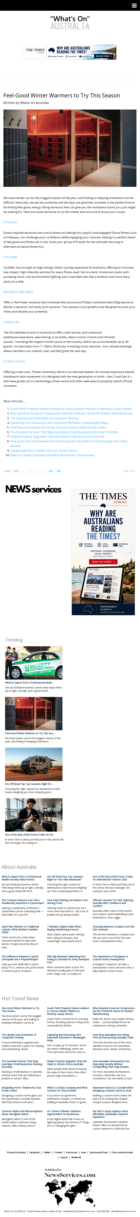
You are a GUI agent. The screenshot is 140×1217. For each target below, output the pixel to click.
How (83, 1152)
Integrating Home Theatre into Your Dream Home (43, 450)
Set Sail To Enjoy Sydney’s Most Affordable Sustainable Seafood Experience (110, 1114)
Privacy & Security (16, 1152)
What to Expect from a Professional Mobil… (29, 682)
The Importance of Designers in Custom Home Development (110, 958)
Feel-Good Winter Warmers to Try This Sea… (30, 733)
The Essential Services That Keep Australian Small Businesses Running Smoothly (64, 432)
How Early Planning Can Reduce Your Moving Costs (67, 901)
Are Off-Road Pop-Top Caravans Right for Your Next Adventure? (65, 878)
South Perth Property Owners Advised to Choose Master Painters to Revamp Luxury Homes (71, 409)
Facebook (35, 1152)
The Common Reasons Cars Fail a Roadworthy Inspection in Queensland (23, 901)
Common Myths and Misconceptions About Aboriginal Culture (22, 1113)
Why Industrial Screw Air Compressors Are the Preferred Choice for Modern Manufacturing (71, 413)
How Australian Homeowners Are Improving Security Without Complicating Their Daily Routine (111, 1064)
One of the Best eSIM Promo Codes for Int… (30, 834)
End (59, 471)
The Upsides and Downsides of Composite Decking (44, 418)
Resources (71, 1152)
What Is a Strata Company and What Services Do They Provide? (52, 455)
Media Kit (76, 1157)
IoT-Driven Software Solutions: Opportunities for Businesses (64, 1113)
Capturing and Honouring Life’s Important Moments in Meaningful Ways (59, 423)
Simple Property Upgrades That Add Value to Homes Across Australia (57, 436)
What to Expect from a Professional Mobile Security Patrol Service (21, 878)
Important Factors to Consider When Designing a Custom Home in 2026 (113, 1089)
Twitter (47, 1152)
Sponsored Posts (99, 1152)
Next (51, 471)
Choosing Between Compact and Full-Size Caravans (114, 928)
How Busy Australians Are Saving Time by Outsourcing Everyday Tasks (58, 427)
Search (64, 1157)
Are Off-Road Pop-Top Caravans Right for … (29, 784)
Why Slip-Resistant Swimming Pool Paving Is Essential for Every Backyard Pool (68, 959)
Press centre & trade (122, 1152)
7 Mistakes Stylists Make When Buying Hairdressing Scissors (64, 928)
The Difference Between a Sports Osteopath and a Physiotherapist (20, 958)
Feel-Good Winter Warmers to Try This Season (61, 95)
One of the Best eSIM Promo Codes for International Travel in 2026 (113, 878)
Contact (58, 1152)
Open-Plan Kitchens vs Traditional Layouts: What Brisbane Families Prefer (20, 929)
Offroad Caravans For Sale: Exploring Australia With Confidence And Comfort (113, 903)
